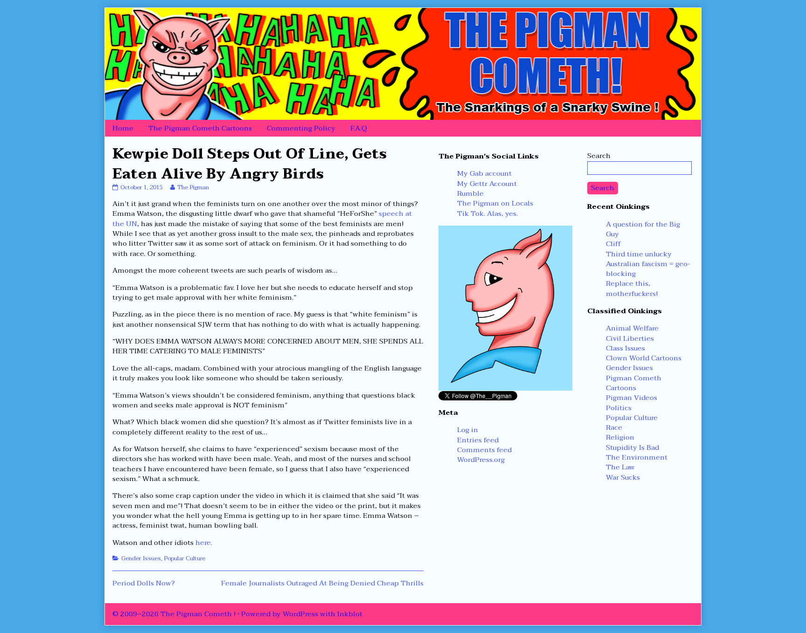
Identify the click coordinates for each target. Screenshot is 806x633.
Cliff (613, 244)
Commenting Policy (301, 128)
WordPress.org (481, 460)
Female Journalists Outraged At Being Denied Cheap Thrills (322, 583)
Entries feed (478, 440)
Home (122, 128)
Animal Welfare (632, 328)
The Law (620, 467)
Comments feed (484, 450)
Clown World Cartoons (643, 358)
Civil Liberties (630, 338)
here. (203, 543)
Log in (467, 430)
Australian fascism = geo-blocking (648, 269)
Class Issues (625, 348)
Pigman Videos (631, 398)
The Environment (636, 457)
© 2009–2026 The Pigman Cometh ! (174, 614)
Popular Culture (184, 558)
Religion (620, 437)
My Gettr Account (487, 184)
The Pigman (193, 187)
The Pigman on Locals (495, 203)
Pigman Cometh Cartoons (633, 383)
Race (614, 427)
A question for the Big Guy (643, 229)
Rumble (470, 193)
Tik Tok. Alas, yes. (487, 213)
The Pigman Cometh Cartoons (200, 128)
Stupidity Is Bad (632, 447)
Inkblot (349, 614)
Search (599, 156)
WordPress (300, 614)
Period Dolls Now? (143, 583)
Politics (619, 408)
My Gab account (484, 173)
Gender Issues (141, 558)
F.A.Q (358, 128)
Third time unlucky (639, 254)
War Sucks (623, 477)
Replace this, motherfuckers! (632, 288)
